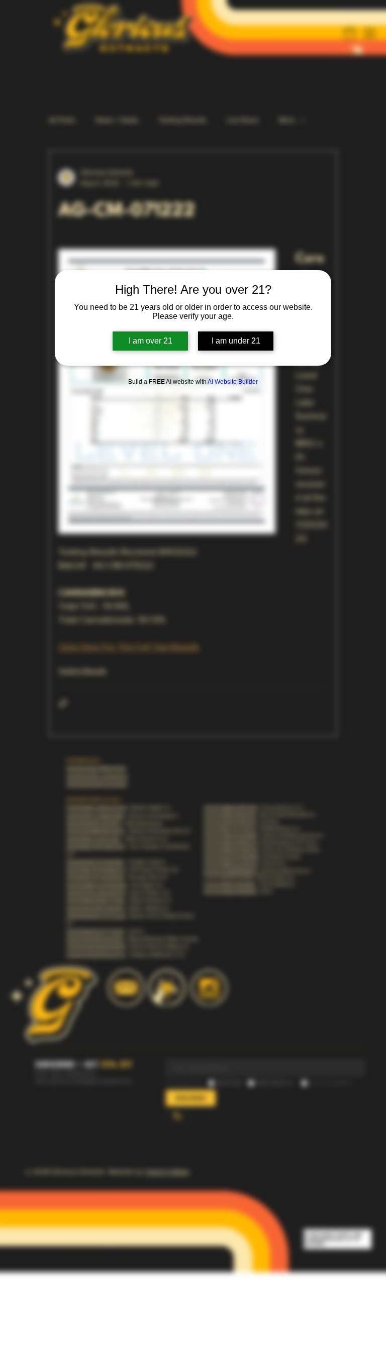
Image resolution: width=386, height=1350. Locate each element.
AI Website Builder (233, 381)
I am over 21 (150, 340)
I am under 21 (236, 340)
